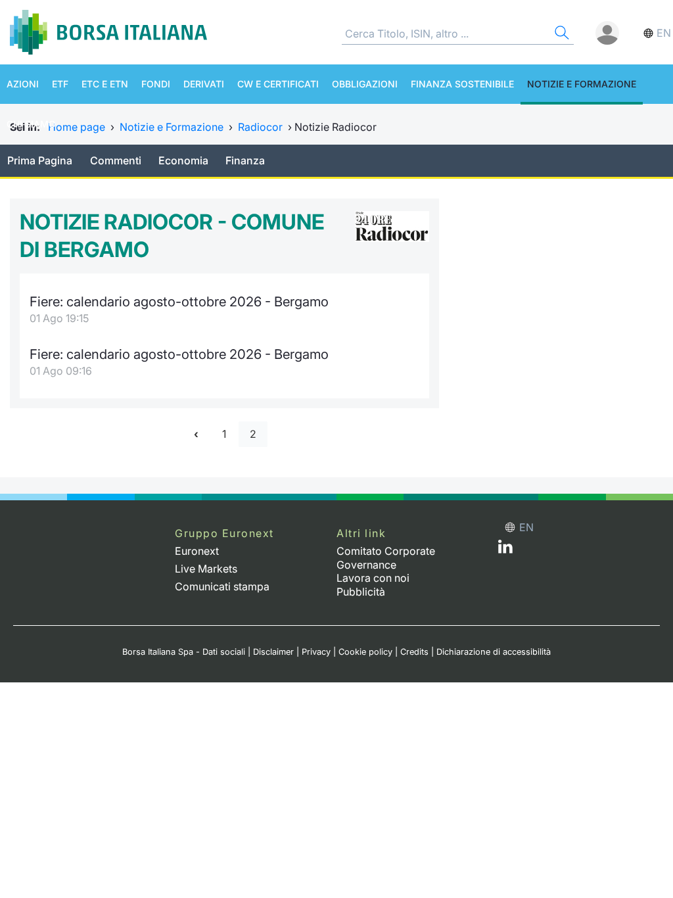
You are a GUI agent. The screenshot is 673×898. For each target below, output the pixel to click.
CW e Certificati (278, 83)
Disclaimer (273, 652)
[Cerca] (560, 34)
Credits (414, 652)
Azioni (23, 83)
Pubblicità (360, 591)
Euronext (197, 550)
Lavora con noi (372, 577)
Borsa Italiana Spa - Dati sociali (183, 652)
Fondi (155, 83)
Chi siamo (31, 124)
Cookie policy (365, 652)
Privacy (316, 652)
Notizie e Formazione (581, 83)
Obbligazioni (365, 83)
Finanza (245, 160)
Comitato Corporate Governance (385, 557)
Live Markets (206, 568)
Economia (183, 160)
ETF (60, 83)
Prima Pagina (39, 160)
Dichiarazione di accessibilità (493, 652)
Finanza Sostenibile (462, 83)
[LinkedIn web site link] (505, 549)
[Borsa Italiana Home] (108, 32)
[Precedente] (196, 434)
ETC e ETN (104, 83)
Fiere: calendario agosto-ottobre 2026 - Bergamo (179, 301)
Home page (76, 126)
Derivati (203, 83)
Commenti (115, 160)
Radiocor (260, 126)
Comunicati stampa (222, 586)
